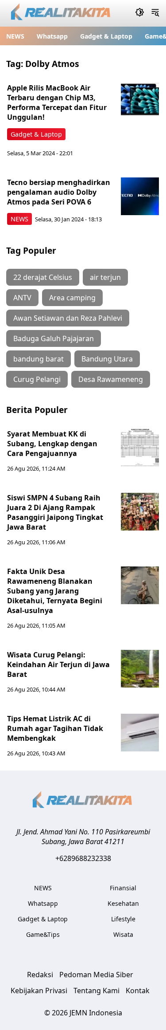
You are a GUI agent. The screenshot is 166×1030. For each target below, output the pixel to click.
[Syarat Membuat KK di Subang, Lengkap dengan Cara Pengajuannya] (140, 448)
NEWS (15, 36)
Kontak (138, 990)
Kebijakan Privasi (39, 990)
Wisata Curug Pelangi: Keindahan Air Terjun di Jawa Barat (58, 664)
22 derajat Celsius (42, 277)
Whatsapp (52, 36)
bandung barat (38, 359)
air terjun (105, 277)
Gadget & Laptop (106, 36)
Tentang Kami (96, 990)
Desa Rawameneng (110, 379)
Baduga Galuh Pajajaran (53, 338)
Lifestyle (123, 919)
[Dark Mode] (139, 13)
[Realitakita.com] (61, 13)
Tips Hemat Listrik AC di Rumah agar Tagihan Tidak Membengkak (55, 728)
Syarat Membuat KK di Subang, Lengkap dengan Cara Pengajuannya (52, 443)
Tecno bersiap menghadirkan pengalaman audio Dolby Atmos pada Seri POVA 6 (58, 192)
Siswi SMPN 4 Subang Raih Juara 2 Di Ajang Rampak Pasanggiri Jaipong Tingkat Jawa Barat (55, 512)
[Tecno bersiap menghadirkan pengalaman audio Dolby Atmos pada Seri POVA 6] (140, 196)
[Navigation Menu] (155, 13)
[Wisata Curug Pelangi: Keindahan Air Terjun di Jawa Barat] (140, 669)
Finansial (123, 888)
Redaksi (40, 974)
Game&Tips (43, 934)
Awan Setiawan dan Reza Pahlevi (67, 318)
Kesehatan (123, 903)
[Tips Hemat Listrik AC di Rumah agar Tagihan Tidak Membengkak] (140, 733)
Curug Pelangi (37, 379)
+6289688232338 (83, 858)
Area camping (72, 298)
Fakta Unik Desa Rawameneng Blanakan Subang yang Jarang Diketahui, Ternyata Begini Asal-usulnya (54, 590)
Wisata (123, 934)
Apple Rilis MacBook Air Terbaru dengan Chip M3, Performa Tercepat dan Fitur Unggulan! (57, 102)
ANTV (22, 298)
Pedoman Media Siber (96, 974)
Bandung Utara (107, 359)
